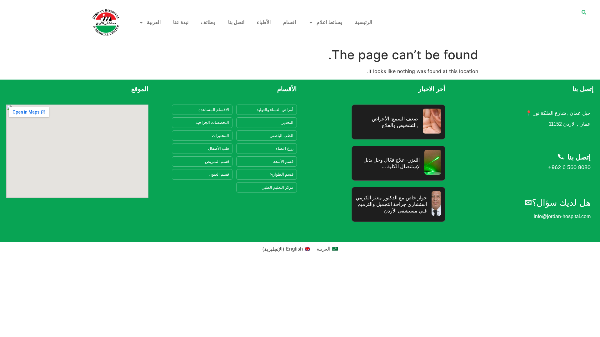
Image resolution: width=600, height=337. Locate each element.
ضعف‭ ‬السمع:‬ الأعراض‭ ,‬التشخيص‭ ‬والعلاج (395, 121)
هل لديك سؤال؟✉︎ (558, 203)
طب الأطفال (218, 148)
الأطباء (264, 22)
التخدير (287, 122)
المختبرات (220, 135)
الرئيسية (363, 22)
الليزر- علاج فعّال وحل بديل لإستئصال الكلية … (391, 163)
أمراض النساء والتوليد (275, 109)
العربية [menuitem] (323, 249)
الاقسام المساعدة (213, 109)
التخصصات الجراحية (212, 122)
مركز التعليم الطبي (277, 187)
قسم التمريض (217, 161)
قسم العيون (219, 174)
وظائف (208, 22)
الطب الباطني (281, 135)
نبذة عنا (180, 22)
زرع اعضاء (284, 148)
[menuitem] (149, 22)
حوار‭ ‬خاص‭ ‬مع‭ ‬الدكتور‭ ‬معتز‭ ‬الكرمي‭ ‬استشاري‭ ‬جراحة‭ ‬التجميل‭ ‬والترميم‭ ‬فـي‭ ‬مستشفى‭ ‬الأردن (391, 204)
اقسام (289, 22)
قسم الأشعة (283, 161)
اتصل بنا (236, 22)
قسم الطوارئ (281, 174)
